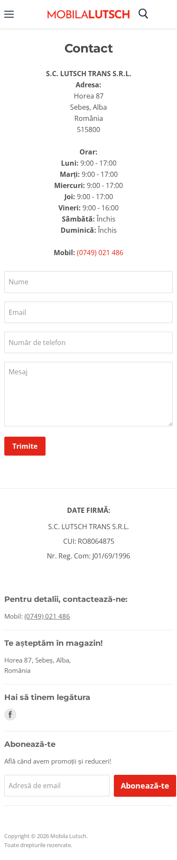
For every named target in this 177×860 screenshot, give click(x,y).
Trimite (24, 446)
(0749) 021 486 (100, 252)
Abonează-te (145, 785)
